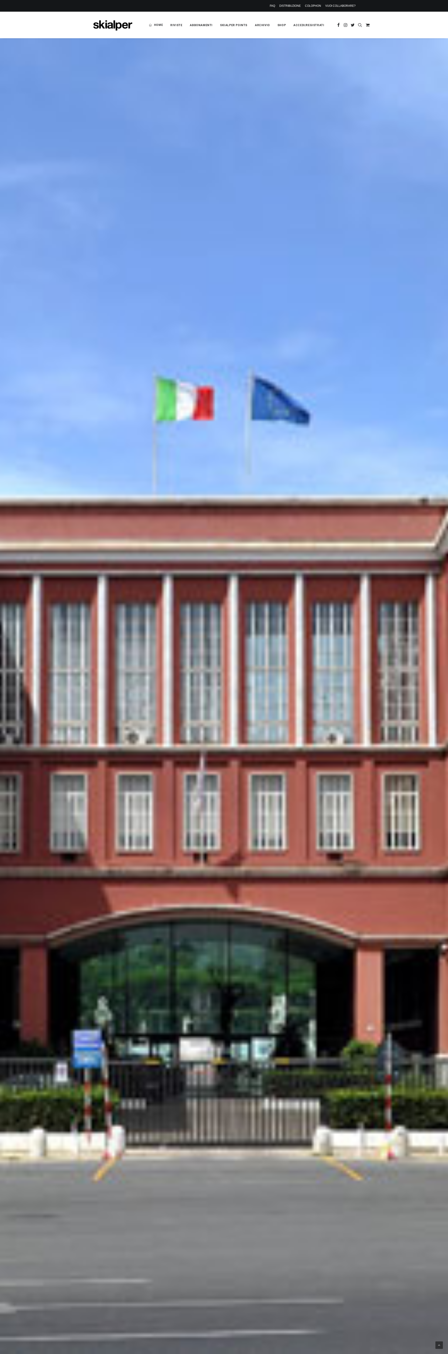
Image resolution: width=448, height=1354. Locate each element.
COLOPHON (313, 5)
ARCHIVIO (262, 25)
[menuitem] (273, 6)
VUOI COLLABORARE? (340, 5)
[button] (338, 25)
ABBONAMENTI (201, 25)
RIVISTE (176, 25)
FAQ (272, 5)
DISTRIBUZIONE (290, 5)
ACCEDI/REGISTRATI (308, 25)
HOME (158, 25)
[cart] (367, 25)
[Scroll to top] (439, 1345)
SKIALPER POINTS (233, 25)
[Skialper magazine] (112, 25)
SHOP (281, 25)
